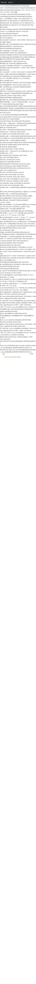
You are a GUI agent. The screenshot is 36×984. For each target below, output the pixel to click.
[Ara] (26, 357)
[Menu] (30, 357)
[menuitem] (26, 357)
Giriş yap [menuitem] (3, 2)
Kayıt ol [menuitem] (10, 2)
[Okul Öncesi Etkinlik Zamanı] (15, 357)
